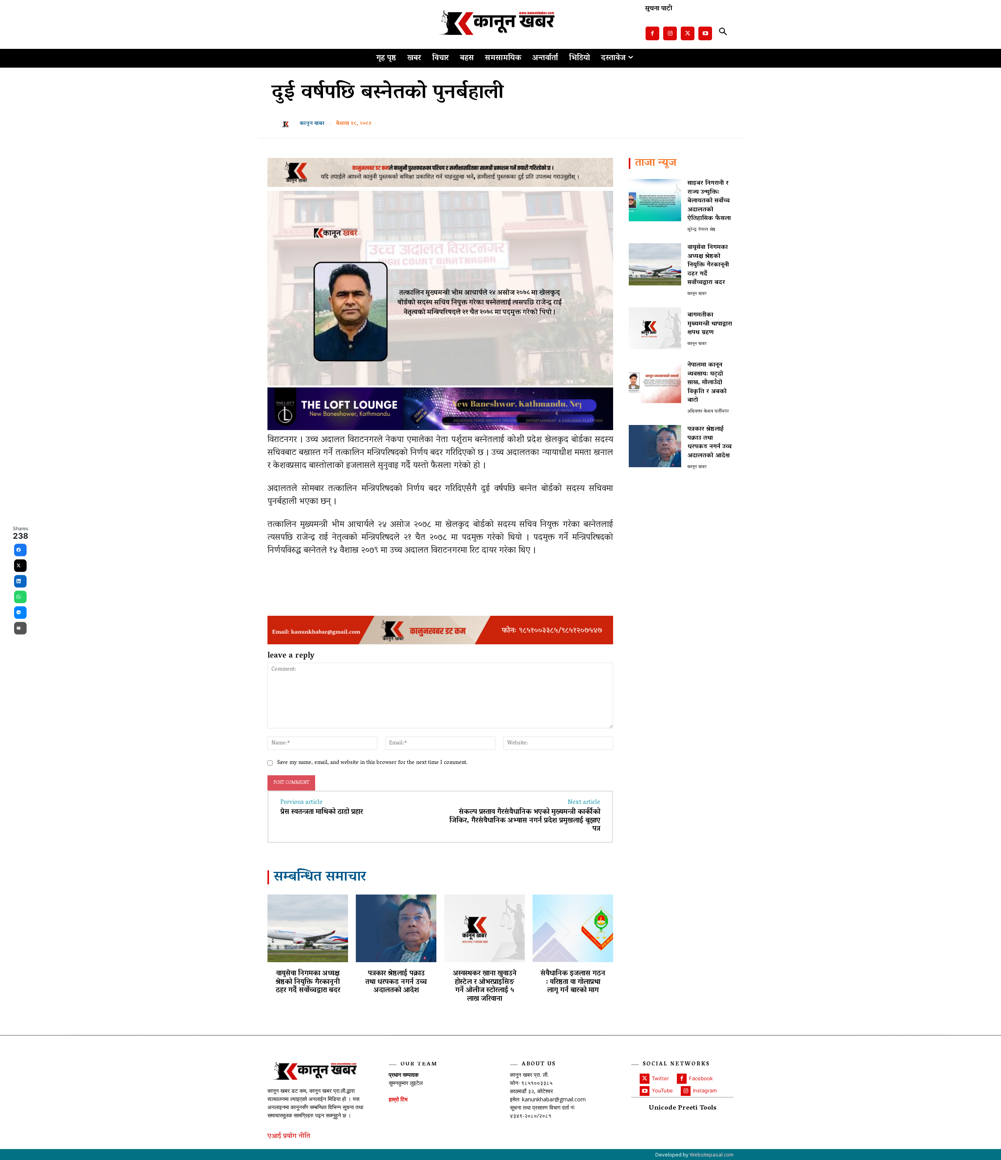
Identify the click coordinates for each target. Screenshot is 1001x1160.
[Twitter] (687, 33)
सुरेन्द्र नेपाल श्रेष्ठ (701, 229)
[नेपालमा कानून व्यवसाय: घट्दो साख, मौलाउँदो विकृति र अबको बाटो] (655, 382)
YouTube (662, 1090)
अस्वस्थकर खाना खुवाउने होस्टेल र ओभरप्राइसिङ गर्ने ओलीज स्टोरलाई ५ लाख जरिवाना (485, 986)
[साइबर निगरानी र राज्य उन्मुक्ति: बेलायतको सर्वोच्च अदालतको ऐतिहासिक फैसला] (655, 200)
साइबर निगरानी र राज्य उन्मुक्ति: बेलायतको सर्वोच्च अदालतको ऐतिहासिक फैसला (709, 200)
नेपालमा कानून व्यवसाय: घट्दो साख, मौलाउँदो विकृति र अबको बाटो (707, 382)
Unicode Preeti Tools (682, 1109)
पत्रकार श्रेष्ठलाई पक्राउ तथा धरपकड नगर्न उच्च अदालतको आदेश (396, 982)
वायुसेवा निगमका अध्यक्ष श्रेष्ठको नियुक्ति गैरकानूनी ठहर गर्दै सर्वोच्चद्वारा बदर (308, 982)
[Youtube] (705, 33)
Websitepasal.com (712, 1154)
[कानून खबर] (287, 124)
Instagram (705, 1090)
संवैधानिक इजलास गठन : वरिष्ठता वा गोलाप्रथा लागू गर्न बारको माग (572, 982)
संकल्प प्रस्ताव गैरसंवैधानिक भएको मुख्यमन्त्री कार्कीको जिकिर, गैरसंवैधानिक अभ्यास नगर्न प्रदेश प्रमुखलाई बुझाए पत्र (524, 821)
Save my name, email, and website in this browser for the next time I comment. (372, 763)
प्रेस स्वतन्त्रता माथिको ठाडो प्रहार (321, 812)
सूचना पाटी (658, 9)
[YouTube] (644, 1091)
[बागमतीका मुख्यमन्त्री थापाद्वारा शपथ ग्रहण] (655, 328)
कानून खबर (312, 124)
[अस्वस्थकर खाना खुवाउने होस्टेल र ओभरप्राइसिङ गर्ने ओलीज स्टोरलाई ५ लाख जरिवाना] (484, 928)
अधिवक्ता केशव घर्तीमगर (708, 411)
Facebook (701, 1078)
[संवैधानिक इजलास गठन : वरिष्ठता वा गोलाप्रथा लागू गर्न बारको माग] (573, 928)
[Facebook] (652, 33)
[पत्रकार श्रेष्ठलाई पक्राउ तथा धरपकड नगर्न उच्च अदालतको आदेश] (396, 928)
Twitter (660, 1078)
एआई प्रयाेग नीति (288, 1137)
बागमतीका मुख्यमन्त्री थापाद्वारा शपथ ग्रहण (709, 324)
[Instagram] (670, 33)
